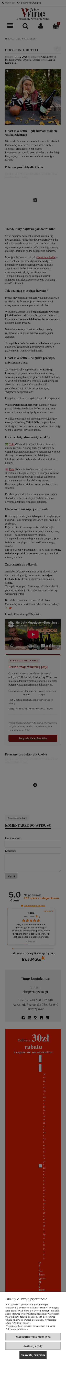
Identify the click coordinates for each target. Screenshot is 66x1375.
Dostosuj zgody (33, 1346)
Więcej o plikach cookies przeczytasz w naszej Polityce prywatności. (30, 1327)
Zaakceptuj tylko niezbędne (33, 1337)
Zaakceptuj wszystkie (33, 1355)
